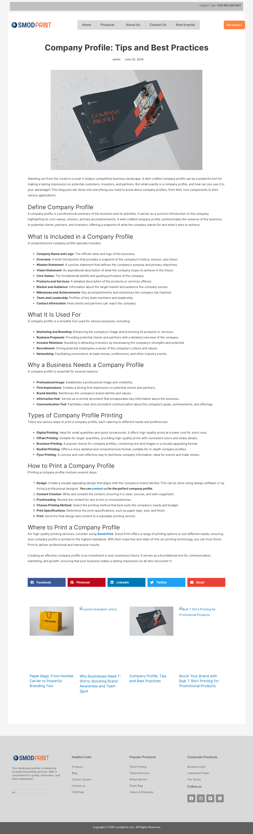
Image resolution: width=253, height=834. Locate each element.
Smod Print (105, 534)
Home (86, 25)
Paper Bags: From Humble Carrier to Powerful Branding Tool (51, 681)
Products (107, 25)
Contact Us (158, 25)
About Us (133, 25)
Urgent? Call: (220, 5)
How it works (185, 25)
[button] (108, 25)
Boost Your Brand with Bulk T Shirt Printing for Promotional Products (199, 681)
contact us (99, 488)
